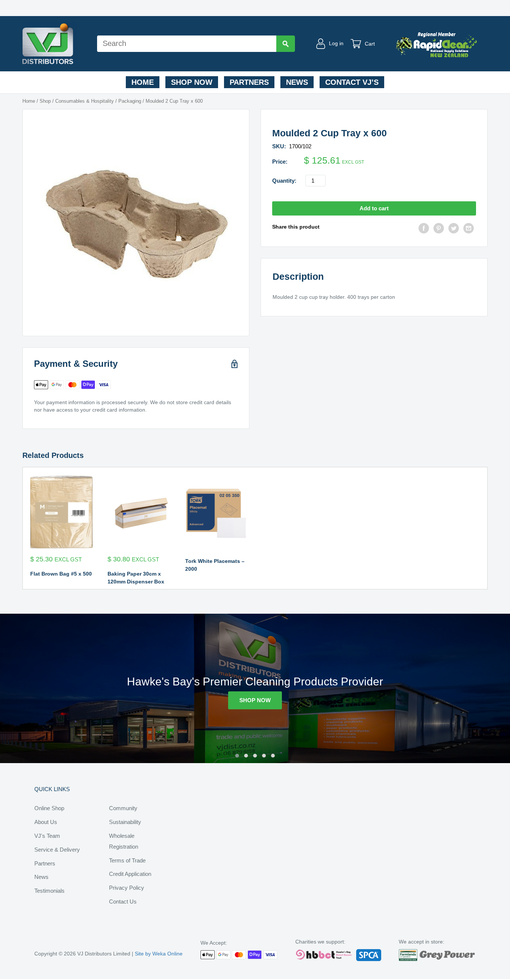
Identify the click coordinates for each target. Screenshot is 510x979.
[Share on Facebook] (423, 229)
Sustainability (125, 822)
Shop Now (191, 82)
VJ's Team (47, 836)
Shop (45, 101)
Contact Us (123, 901)
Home (142, 82)
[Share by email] (468, 229)
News (297, 82)
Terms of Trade (127, 860)
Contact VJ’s (352, 82)
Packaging (129, 101)
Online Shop (49, 808)
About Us (45, 822)
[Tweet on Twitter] (453, 229)
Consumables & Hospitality (84, 101)
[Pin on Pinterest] (438, 229)
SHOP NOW (255, 700)
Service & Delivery (57, 849)
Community (123, 808)
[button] (237, 755)
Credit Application (130, 874)
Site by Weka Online (159, 954)
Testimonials (49, 890)
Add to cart (374, 208)
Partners (249, 82)
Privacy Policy (126, 887)
